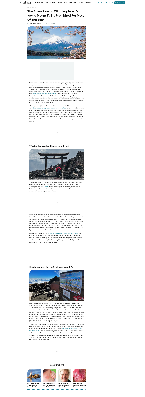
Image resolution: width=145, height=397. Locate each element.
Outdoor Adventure (70, 2)
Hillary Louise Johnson (35, 23)
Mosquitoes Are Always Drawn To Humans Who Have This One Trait (49, 385)
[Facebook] (98, 2)
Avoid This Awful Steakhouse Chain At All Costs (79, 385)
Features (88, 2)
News (81, 2)
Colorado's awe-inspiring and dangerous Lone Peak (49, 108)
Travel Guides (50, 2)
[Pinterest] (101, 2)
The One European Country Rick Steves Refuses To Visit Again (64, 385)
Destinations (39, 2)
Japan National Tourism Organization (44, 93)
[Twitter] (104, 2)
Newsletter (121, 2)
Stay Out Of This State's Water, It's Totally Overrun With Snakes (33, 385)
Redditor (46, 186)
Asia (39, 8)
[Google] (109, 2)
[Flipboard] (107, 2)
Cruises (59, 2)
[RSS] (112, 2)
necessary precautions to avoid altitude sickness (62, 233)
